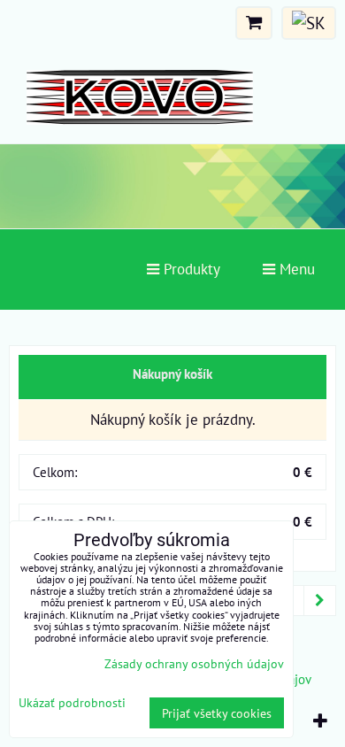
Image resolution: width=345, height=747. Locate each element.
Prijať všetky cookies (217, 713)
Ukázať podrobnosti (72, 703)
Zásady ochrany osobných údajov (194, 663)
